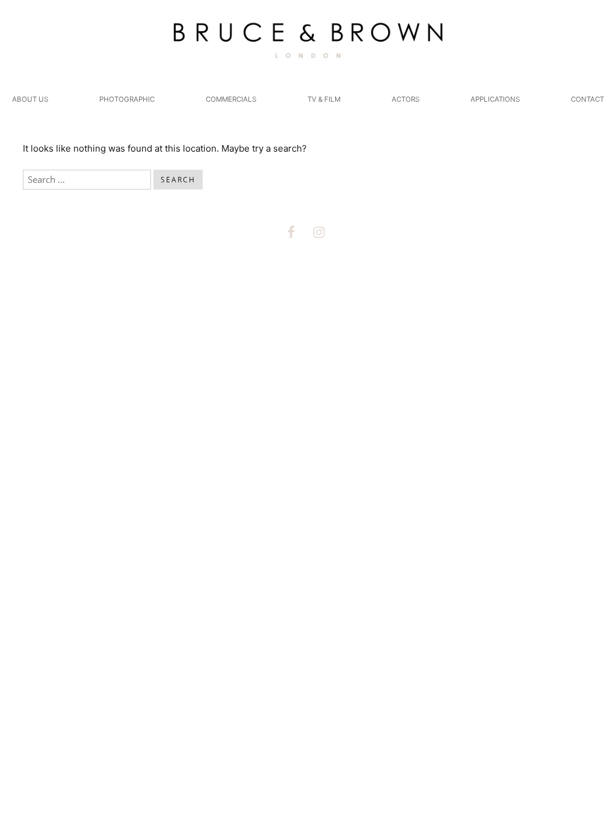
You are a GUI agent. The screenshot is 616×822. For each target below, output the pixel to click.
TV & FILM (323, 99)
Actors (405, 99)
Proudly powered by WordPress (253, 293)
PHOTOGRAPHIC (127, 99)
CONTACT (587, 99)
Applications (495, 99)
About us (30, 99)
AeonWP (397, 293)
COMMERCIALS (231, 99)
